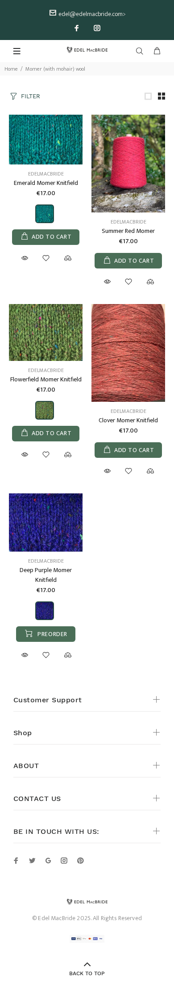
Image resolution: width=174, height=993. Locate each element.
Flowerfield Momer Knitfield (46, 379)
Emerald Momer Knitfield (46, 183)
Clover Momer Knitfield (128, 420)
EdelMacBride (46, 173)
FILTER (30, 96)
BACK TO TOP (87, 973)
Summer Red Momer (128, 231)
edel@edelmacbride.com (90, 14)
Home (11, 68)
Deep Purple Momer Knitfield (46, 575)
